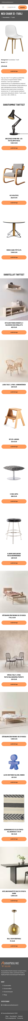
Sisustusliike (7, 985)
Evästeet (20, 1016)
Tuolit (13, 17)
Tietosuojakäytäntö (10, 1018)
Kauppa (22, 7)
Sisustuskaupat (8, 991)
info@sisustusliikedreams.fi (7, 2)
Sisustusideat (7, 988)
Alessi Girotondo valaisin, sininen (14, 775)
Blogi (5, 995)
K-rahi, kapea (14, 494)
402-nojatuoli (14, 195)
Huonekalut (6, 17)
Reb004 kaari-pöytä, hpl (14, 250)
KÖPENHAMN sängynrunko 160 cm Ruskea (14, 737)
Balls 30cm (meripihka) (14, 939)
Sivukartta (20, 1018)
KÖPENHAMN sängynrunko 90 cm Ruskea (14, 615)
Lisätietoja (14, 71)
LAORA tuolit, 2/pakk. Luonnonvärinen (14, 385)
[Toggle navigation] (3, 7)
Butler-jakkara (14, 439)
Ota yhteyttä (13, 1016)
